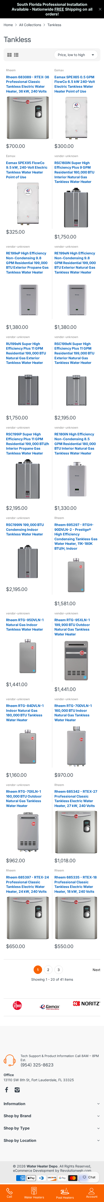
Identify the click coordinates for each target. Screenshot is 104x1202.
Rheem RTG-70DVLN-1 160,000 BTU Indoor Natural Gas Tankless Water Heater (73, 713)
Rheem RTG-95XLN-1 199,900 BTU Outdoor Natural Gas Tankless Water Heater (72, 627)
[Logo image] (17, 1005)
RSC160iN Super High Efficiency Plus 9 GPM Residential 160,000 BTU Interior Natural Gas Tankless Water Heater (74, 172)
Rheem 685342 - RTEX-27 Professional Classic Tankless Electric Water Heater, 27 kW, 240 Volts (75, 798)
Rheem (11, 70)
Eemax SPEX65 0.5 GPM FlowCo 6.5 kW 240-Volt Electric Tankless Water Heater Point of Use (74, 84)
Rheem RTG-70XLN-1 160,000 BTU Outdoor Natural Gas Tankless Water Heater (24, 798)
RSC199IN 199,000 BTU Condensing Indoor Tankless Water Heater (25, 529)
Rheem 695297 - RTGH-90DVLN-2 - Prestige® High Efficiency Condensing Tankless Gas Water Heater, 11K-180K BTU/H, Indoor (75, 536)
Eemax (59, 70)
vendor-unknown (66, 156)
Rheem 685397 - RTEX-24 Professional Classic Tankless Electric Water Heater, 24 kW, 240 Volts (27, 884)
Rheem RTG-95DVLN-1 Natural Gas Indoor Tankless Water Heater (25, 624)
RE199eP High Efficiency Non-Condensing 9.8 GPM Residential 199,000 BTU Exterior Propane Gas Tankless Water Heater (27, 262)
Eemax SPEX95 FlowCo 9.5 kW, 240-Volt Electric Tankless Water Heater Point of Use (26, 170)
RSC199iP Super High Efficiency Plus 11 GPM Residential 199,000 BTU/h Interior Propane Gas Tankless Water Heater (27, 443)
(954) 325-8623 (37, 1064)
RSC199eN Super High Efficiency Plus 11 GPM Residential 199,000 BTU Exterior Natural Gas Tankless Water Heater (74, 353)
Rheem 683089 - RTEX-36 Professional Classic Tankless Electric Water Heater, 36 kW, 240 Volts (27, 84)
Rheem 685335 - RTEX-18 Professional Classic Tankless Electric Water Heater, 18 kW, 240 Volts (75, 884)
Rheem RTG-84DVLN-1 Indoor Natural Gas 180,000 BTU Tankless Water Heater (25, 713)
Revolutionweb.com (75, 1170)
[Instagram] (17, 1090)
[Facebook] (6, 1090)
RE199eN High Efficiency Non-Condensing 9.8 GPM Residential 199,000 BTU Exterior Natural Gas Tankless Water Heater (75, 262)
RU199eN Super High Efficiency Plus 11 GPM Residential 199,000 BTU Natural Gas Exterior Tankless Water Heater (26, 353)
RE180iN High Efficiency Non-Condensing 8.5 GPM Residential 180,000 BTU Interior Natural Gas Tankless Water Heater (75, 443)
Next (96, 970)
